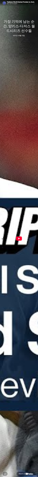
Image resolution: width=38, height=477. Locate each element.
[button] (29, 4)
